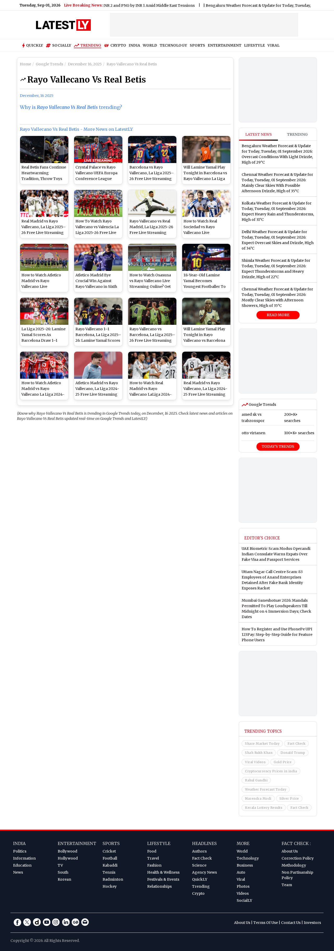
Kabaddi (110, 865)
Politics (19, 851)
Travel (153, 858)
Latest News (258, 134)
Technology (248, 858)
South (63, 872)
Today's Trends (278, 446)
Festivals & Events (163, 879)
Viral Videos (255, 762)
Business (245, 865)
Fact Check (296, 743)
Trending (90, 45)
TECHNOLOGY (173, 45)
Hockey (110, 886)
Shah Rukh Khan (258, 753)
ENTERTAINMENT (224, 45)
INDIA (134, 45)
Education (22, 865)
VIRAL (273, 45)
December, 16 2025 (36, 95)
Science (199, 865)
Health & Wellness (163, 872)
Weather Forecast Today (265, 789)
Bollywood (67, 851)
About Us (290, 851)
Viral (241, 879)
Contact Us (291, 922)
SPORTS (197, 45)
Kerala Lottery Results (263, 808)
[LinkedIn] (66, 922)
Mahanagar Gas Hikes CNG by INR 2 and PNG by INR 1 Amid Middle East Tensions (104, 5)
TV (60, 865)
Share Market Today (262, 743)
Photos (243, 886)
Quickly (34, 45)
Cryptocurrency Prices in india (271, 771)
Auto (241, 872)
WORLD (150, 45)
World (242, 851)
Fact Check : (296, 843)
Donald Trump (293, 753)
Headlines (204, 843)
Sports (111, 843)
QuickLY (199, 879)
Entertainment (77, 843)
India (19, 843)
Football (110, 858)
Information (24, 858)
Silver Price (289, 798)
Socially (61, 45)
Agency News (204, 872)
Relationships (159, 886)
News (18, 872)
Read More (278, 315)
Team (287, 884)
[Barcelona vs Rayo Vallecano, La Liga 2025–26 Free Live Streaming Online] (152, 149)
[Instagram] (56, 922)
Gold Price (282, 762)
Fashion (154, 865)
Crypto (118, 45)
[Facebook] (17, 922)
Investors (312, 922)
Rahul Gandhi (256, 780)
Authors (199, 851)
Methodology (294, 865)
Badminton (113, 879)
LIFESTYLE (254, 45)
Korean (64, 879)
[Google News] (75, 922)
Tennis (109, 872)
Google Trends (262, 404)
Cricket (109, 851)
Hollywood (68, 858)
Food (151, 851)
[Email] (85, 922)
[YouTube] (46, 922)
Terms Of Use (265, 922)
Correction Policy (298, 858)
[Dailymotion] (37, 922)
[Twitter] (27, 922)
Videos (243, 893)
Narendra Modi (258, 798)
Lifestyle (158, 843)
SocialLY (244, 900)
